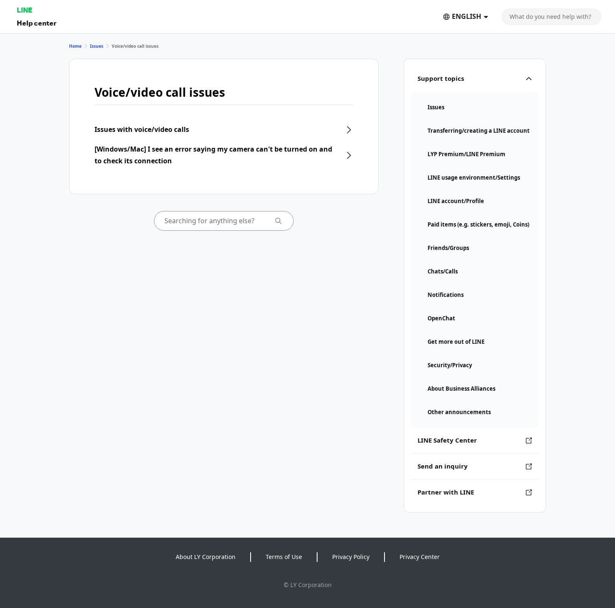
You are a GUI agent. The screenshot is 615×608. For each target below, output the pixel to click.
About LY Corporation (206, 557)
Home (75, 46)
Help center (36, 22)
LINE (24, 9)
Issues (96, 46)
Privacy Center (420, 557)
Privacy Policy (350, 557)
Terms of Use (284, 557)
